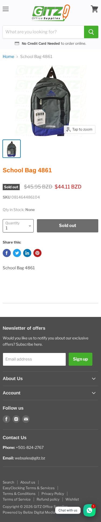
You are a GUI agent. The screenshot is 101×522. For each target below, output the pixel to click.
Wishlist (72, 499)
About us (27, 482)
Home (8, 56)
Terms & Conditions (19, 493)
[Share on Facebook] (7, 253)
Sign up (80, 359)
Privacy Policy (52, 493)
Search (8, 482)
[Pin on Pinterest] (37, 253)
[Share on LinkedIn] (27, 253)
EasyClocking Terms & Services (29, 488)
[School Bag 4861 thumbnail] (11, 148)
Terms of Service (17, 499)
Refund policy (48, 499)
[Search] (91, 32)
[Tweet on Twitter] (17, 253)
